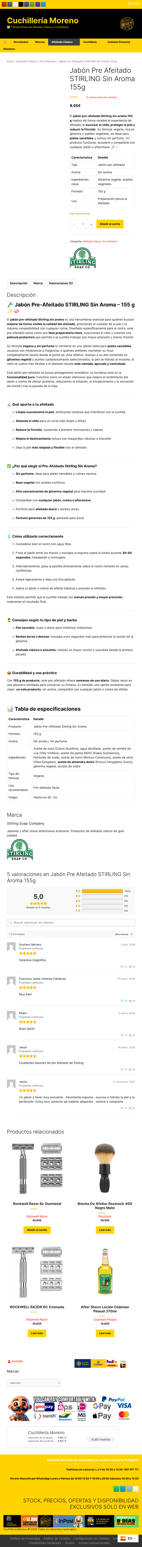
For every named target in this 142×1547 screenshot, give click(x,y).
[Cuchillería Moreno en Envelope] (129, 1489)
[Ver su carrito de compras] (137, 48)
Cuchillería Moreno (43, 20)
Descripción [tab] (19, 283)
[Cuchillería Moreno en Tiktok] (21, 4)
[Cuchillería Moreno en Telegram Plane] (43, 4)
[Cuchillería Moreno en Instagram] (9, 4)
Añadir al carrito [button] (37, 1229)
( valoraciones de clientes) (101, 97)
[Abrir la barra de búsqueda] (128, 48)
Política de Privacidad (25, 1538)
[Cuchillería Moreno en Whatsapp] (116, 1489)
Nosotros (9, 49)
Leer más (105, 1229)
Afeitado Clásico (62, 42)
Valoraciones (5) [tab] (61, 283)
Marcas (40, 42)
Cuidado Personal (119, 42)
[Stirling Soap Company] (83, 260)
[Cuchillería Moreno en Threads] (15, 4)
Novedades (21, 42)
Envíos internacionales (94, 1543)
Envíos (69, 1543)
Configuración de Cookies (91, 1538)
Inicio (10, 61)
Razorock (105, 1216)
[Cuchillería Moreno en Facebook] (26, 4)
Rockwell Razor (37, 1216)
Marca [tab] (38, 283)
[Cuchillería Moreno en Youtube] (4, 4)
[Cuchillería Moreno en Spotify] (32, 4)
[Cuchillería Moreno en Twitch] (37, 4)
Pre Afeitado (48, 61)
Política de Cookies (57, 1538)
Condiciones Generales (45, 1543)
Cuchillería (90, 42)
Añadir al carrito (110, 224)
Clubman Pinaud (105, 1319)
